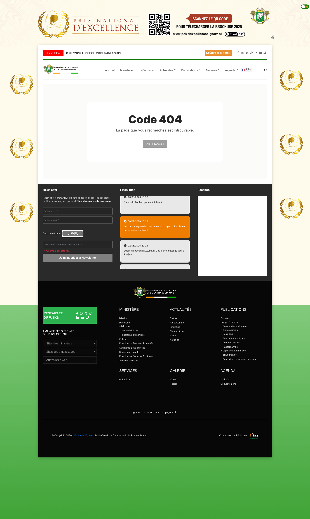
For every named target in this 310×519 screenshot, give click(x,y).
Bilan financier (230, 354)
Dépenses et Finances (234, 350)
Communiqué (177, 331)
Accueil (110, 70)
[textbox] (70, 343)
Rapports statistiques (234, 338)
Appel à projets (230, 322)
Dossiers (225, 318)
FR (247, 69)
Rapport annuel (230, 347)
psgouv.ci (170, 412)
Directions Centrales (129, 352)
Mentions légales (83, 435)
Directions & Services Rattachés (136, 343)
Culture (173, 318)
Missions (124, 318)
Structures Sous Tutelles (132, 347)
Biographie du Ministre (133, 335)
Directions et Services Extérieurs (136, 356)
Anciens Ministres (128, 360)
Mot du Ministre (129, 330)
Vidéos (173, 379)
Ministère (225, 379)
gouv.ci (137, 412)
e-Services (147, 70)
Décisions (228, 334)
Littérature (175, 327)
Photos (173, 383)
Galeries (213, 70)
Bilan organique (230, 330)
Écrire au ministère (220, 52)
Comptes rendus (231, 342)
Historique (124, 322)
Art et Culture (177, 322)
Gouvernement (228, 383)
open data (153, 412)
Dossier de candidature (234, 326)
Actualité (174, 340)
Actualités (168, 70)
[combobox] (70, 343)
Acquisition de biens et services (239, 359)
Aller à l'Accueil (155, 143)
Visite (173, 335)
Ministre (125, 326)
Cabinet (123, 339)
